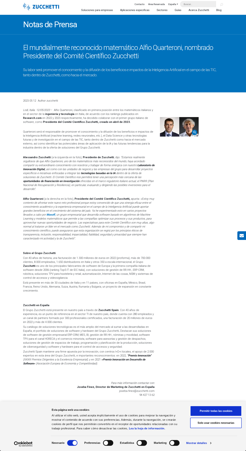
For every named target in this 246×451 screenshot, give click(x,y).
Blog (219, 10)
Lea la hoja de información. (147, 428)
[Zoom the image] (179, 127)
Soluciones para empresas (97, 10)
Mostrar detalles (196, 443)
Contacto (140, 4)
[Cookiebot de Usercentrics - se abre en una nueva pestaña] (23, 444)
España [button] (172, 4)
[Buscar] (219, 4)
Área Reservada (156, 4)
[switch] (108, 443)
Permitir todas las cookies (216, 410)
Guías (178, 10)
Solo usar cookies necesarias (216, 422)
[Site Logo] (41, 7)
